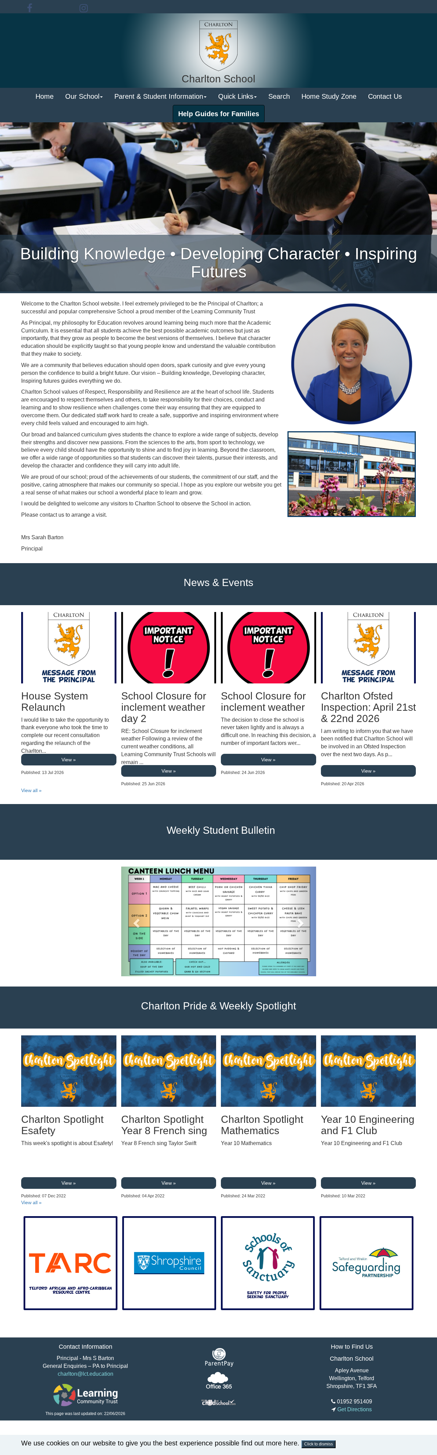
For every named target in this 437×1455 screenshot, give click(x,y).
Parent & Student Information (158, 96)
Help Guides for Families (218, 114)
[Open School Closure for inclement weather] (268, 647)
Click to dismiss (318, 1444)
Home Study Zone (328, 96)
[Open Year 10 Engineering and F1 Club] (368, 1071)
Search (279, 96)
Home (45, 96)
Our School (82, 96)
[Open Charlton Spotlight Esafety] (68, 1071)
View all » (31, 790)
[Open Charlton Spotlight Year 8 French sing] (168, 1071)
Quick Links (235, 96)
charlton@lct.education (85, 1374)
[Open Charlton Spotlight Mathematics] (268, 1071)
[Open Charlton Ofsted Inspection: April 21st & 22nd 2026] (368, 647)
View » (68, 759)
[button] (136, 921)
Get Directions (354, 1409)
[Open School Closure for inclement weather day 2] (168, 647)
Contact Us (385, 96)
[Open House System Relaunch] (68, 647)
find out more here (269, 1443)
